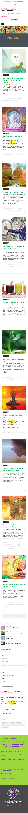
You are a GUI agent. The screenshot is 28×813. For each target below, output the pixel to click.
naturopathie (21, 725)
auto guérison (5, 722)
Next (22, 616)
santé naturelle (5, 727)
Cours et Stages (16, 544)
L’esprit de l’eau (9, 638)
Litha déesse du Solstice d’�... (13, 627)
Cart (14, 4)
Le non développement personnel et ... (14, 643)
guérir (3, 725)
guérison (8, 725)
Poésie (3, 667)
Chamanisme (14, 264)
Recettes (4, 669)
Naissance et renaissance (8, 546)
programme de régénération (13, 192)
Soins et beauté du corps (16, 98)
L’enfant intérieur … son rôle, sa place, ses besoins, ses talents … (13, 80)
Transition (8, 210)
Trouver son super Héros (12, 100)
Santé (12, 208)
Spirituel (5, 100)
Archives (5, 98)
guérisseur (15, 725)
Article (8, 98)
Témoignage (4, 681)
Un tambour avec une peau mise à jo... (14, 633)
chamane (12, 722)
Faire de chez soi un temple (12, 136)
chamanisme (18, 722)
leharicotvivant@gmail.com (9, 1)
